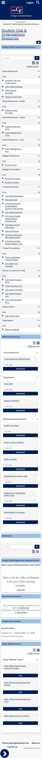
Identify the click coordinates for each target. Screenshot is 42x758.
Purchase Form (11, 165)
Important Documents (11, 596)
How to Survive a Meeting (13, 442)
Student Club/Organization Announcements (20, 560)
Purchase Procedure (12, 179)
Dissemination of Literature (14, 512)
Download (27, 369)
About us (36, 743)
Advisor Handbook (12, 329)
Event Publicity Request (14, 87)
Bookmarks (7, 536)
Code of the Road (12, 231)
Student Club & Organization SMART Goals (14, 494)
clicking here (24, 608)
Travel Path (8, 384)
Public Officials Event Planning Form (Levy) (17, 700)
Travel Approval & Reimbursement (17, 359)
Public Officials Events (11, 644)
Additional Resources (11, 337)
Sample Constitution (11, 401)
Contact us (12, 747)
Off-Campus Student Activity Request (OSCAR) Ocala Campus (14, 206)
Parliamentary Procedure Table (15, 476)
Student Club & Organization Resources (19, 47)
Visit (28, 675)
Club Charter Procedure (14, 290)
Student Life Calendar (11, 621)
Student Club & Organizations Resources (25, 24)
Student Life (7, 24)
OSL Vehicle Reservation (14, 196)
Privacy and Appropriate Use (15, 743)
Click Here (21, 590)
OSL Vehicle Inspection (13, 212)
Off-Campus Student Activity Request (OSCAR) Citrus (13, 218)
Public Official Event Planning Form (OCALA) (17, 683)
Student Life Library (11, 425)
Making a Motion (10, 459)
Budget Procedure (12, 182)
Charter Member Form (13, 286)
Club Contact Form (12, 316)
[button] (38, 71)
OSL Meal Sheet (11, 200)
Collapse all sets (33, 66)
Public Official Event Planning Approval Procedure (15, 667)
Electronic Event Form (13, 97)
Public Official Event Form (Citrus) (16, 716)
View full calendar (7, 628)
